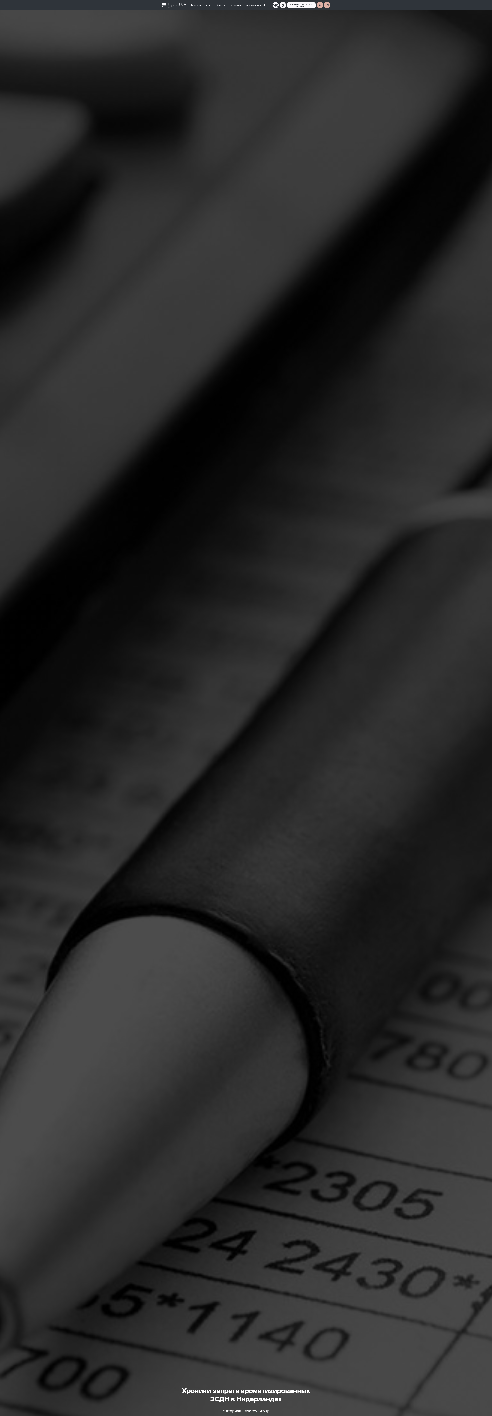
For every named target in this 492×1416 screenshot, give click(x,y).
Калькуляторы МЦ (256, 5)
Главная (196, 5)
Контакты (235, 5)
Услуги (209, 5)
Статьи (221, 5)
